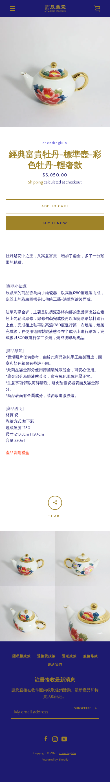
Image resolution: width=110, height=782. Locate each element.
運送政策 (69, 656)
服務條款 (90, 656)
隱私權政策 (21, 656)
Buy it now (55, 223)
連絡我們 (55, 665)
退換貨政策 (46, 656)
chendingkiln (67, 753)
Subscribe (82, 708)
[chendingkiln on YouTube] (64, 739)
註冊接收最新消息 (55, 680)
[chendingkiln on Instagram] (55, 739)
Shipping (35, 182)
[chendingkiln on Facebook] (46, 739)
